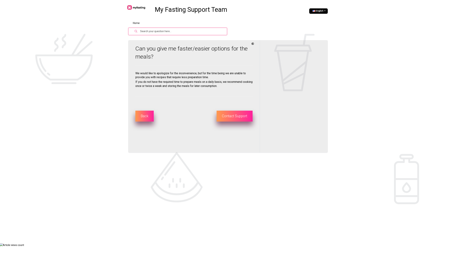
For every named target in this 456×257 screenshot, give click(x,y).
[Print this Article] (252, 44)
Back (144, 116)
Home (136, 23)
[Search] (136, 31)
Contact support (234, 116)
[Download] (221, 83)
